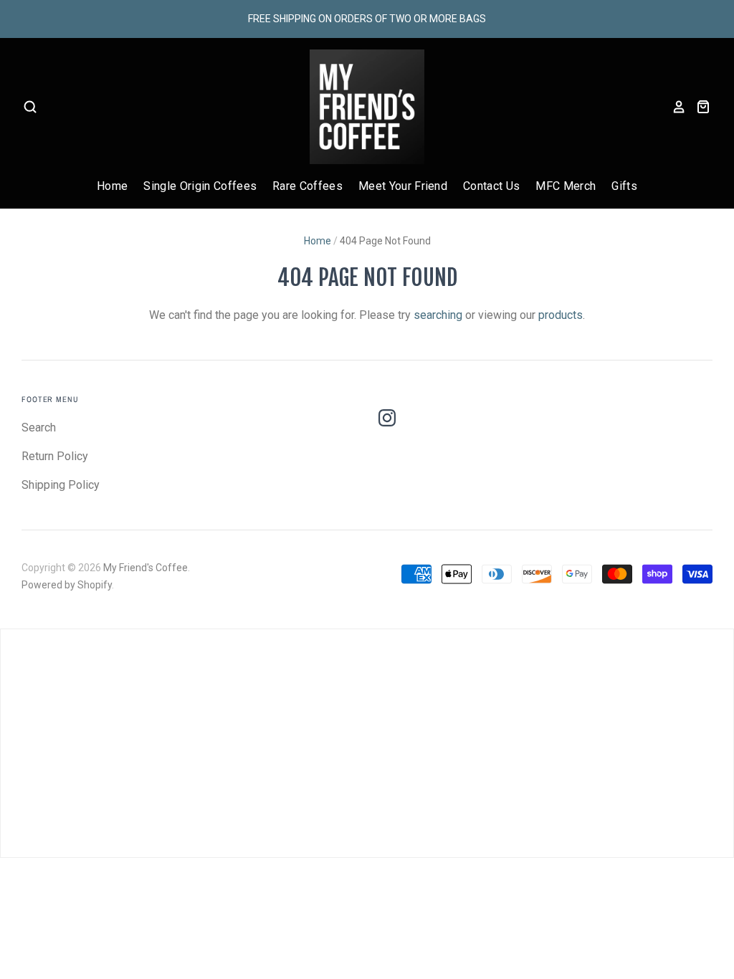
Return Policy (55, 456)
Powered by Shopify (67, 585)
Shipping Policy (61, 485)
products (560, 315)
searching (438, 315)
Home (112, 186)
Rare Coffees (307, 186)
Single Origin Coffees (200, 186)
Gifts (624, 186)
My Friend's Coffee (145, 567)
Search (39, 427)
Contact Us (491, 186)
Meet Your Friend (402, 186)
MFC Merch (565, 186)
